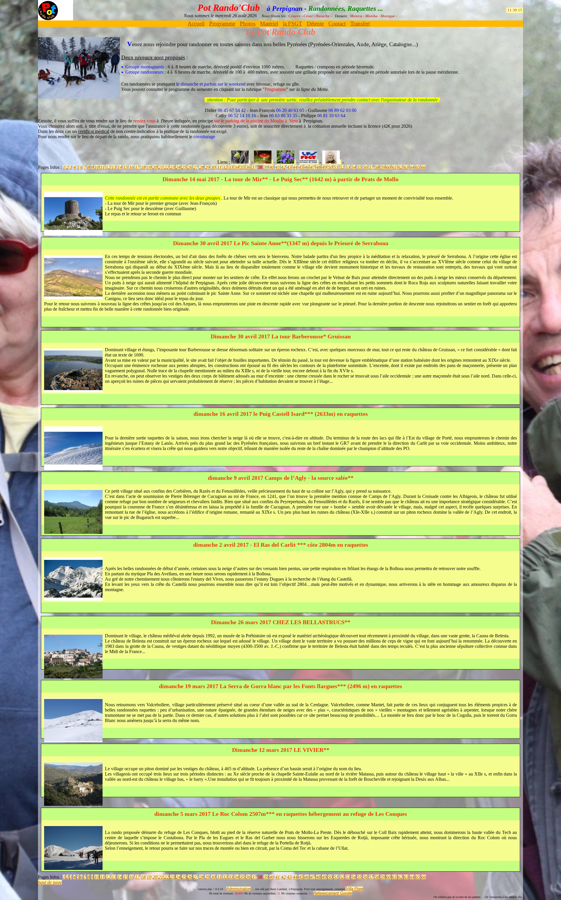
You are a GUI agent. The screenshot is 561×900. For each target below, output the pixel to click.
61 (394, 167)
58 (377, 167)
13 (114, 167)
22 (166, 167)
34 (236, 167)
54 (353, 167)
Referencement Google (332, 893)
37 (254, 167)
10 (96, 167)
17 (137, 167)
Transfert (360, 23)
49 (324, 167)
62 (400, 167)
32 (225, 167)
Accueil (196, 23)
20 (155, 167)
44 (295, 167)
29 (207, 167)
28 (201, 167)
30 (213, 167)
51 (336, 167)
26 (190, 167)
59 (382, 167)
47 (312, 167)
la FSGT (292, 23)
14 (119, 167)
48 (318, 167)
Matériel (269, 23)
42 (283, 167)
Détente (315, 23)
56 (365, 167)
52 (342, 167)
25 (184, 167)
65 (417, 167)
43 (289, 167)
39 (266, 167)
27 (195, 167)
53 (347, 167)
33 (230, 167)
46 (306, 167)
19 (149, 167)
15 (125, 167)
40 (271, 167)
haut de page (50, 882)
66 (423, 167)
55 (359, 167)
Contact (337, 23)
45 (301, 167)
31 (219, 167)
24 (178, 167)
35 (242, 167)
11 (102, 167)
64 (412, 167)
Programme (222, 23)
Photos (247, 23)
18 (143, 167)
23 (172, 167)
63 (406, 167)
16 (131, 167)
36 (248, 167)
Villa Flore (354, 889)
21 (160, 167)
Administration (238, 889)
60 (388, 167)
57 (371, 167)
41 (277, 167)
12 (108, 167)
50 (330, 167)
